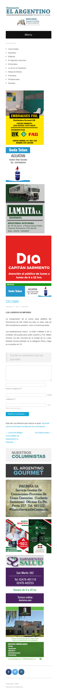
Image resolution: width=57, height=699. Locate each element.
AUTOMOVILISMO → (43, 432)
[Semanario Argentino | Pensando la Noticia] (28, 11)
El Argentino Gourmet (17, 60)
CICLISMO (12, 301)
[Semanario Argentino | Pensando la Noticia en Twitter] (15, 672)
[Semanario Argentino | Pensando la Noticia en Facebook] (9, 672)
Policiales (12, 75)
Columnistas (13, 49)
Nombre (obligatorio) (14, 388)
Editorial (11, 56)
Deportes (12, 52)
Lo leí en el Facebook (17, 68)
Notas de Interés (15, 71)
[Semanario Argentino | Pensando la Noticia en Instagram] (21, 672)
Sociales (11, 83)
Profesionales (14, 79)
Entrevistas (12, 64)
